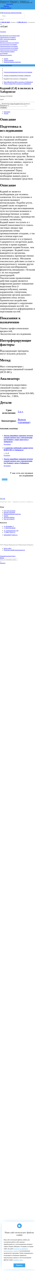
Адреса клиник (8, 60)
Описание (7, 112)
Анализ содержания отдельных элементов (17, 75)
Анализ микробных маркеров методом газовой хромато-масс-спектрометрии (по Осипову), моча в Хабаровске (18, 461)
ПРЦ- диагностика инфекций (8, 39)
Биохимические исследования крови (10, 35)
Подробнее (7, 444)
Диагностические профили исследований (7, 52)
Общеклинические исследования (9, 46)
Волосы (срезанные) (24, 421)
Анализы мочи (4, 41)
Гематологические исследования (8, 50)
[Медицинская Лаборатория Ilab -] (10, 12)
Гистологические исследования (8, 44)
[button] (6, 65)
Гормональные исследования (7, 37)
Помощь (6, 6)
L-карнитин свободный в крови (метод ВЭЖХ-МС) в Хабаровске (18, 449)
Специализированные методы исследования (18, 72)
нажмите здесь (18, 1260)
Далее (17, 83)
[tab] (19, 112)
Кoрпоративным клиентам (12, 62)
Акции (6, 58)
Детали (6, 113)
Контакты (10, 4)
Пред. (18, 82)
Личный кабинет (6, 8)
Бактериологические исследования (9, 42)
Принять (19, 1265)
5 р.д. (20, 411)
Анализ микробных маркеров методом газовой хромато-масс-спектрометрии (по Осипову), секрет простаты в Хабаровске (18, 439)
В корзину (3, 107)
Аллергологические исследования (9, 48)
